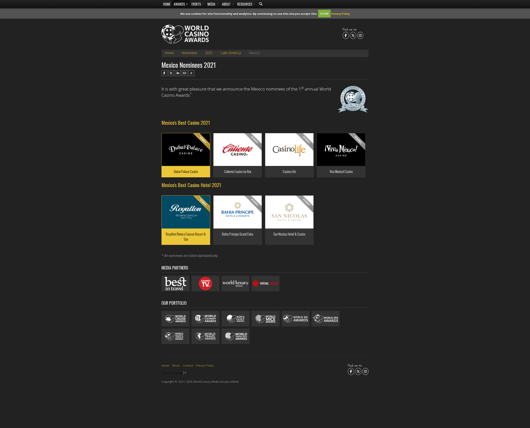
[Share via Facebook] (164, 73)
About (226, 4)
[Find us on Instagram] (360, 35)
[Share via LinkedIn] (178, 73)
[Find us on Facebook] (346, 35)
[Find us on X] (353, 35)
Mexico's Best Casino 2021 (185, 122)
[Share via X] (171, 73)
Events (197, 4)
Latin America (231, 53)
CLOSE (324, 13)
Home (166, 4)
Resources (245, 4)
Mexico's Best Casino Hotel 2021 (191, 185)
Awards (180, 4)
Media (211, 4)
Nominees (189, 53)
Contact (188, 365)
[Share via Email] (184, 73)
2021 (209, 53)
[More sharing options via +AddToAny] (191, 73)
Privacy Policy (340, 13)
